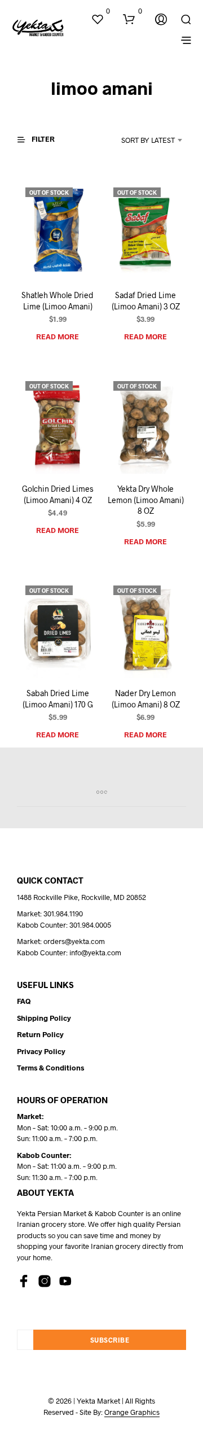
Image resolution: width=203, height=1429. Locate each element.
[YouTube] (65, 1281)
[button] (100, 11)
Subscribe (110, 1340)
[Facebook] (23, 1281)
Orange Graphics (132, 1412)
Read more (57, 336)
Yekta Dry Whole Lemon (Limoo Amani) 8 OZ (146, 499)
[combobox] (139, 140)
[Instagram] (44, 1281)
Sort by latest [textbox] (148, 140)
